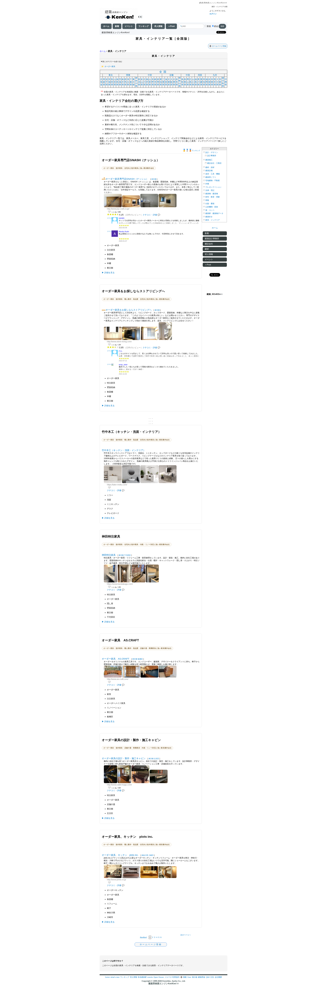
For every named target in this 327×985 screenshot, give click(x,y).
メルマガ (168, 977)
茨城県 (120, 82)
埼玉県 (128, 82)
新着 (117, 26)
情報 (207, 200)
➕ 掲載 (183, 977)
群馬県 (125, 82)
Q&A (208, 977)
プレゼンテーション (213, 187)
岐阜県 (155, 82)
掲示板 (194, 977)
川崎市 (151, 855)
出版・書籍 (209, 204)
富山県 (142, 82)
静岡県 (158, 82)
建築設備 (209, 171)
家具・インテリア (212, 220)
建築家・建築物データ (214, 213)
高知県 (204, 82)
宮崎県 (220, 82)
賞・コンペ (209, 210)
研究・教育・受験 (212, 197)
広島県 (190, 82)
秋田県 (112, 82)
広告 (212, 977)
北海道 (101, 82)
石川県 (144, 82)
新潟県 (139, 82)
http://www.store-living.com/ (119, 341)
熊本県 (215, 82)
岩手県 (107, 82)
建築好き (209, 217)
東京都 (133, 82)
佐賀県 (209, 82)
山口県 (193, 82)
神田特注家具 (109, 555)
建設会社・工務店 (214, 163)
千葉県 (131, 82)
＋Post (171, 26)
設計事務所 (211, 156)
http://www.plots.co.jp (116, 880)
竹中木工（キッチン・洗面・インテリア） (123, 450)
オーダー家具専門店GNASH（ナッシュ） (127, 179)
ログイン (213, 14)
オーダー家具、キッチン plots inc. (120, 855)
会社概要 (218, 977)
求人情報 (158, 26)
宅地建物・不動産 (212, 180)
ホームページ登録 (219, 46)
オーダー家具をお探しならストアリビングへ (129, 310)
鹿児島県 (223, 82)
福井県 (147, 82)
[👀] (119, 15)
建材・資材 (209, 167)
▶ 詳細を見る (108, 272)
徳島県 (196, 82)
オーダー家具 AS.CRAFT (115, 659)
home (107, 977)
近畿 (172, 75)
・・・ (150, 419)
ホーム (106, 26)
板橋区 (140, 659)
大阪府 (171, 82)
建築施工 (209, 160)
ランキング (143, 26)
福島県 (117, 82)
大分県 (217, 82)
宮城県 (109, 82)
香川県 (198, 82)
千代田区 (127, 555)
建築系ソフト (210, 177)
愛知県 (161, 82)
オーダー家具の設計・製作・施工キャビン (123, 758)
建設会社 (209, 244)
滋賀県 (166, 82)
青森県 (104, 82)
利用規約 (175, 977)
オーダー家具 (109, 66)
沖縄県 (226, 82)
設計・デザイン (211, 152)
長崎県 (212, 82)
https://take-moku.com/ (117, 485)
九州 (215, 75)
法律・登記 (209, 190)
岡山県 (188, 82)
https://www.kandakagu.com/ (120, 584)
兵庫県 (174, 82)
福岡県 (207, 82)
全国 (163, 71)
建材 (207, 249)
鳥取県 (182, 82)
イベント (129, 26)
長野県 (153, 82)
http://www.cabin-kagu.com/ (119, 785)
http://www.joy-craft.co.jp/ (118, 209)
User (189, 977)
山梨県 (150, 82)
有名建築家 (142, 977)
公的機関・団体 (211, 207)
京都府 (169, 82)
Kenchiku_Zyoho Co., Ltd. (173, 981)
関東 (128, 75)
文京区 (156, 759)
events (150, 977)
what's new (114, 977)
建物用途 (201, 977)
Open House (159, 977)
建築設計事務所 (212, 238)
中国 (188, 75)
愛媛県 (201, 82)
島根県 (185, 82)
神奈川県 (136, 82)
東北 (111, 75)
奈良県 (177, 82)
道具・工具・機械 (212, 174)
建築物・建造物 (211, 194)
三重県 (163, 82)
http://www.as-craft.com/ (117, 679)
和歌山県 (180, 82)
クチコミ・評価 (150, 215)
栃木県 (123, 82)
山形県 (115, 82)
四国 (200, 75)
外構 (207, 184)
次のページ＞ (185, 935)
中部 (150, 75)
